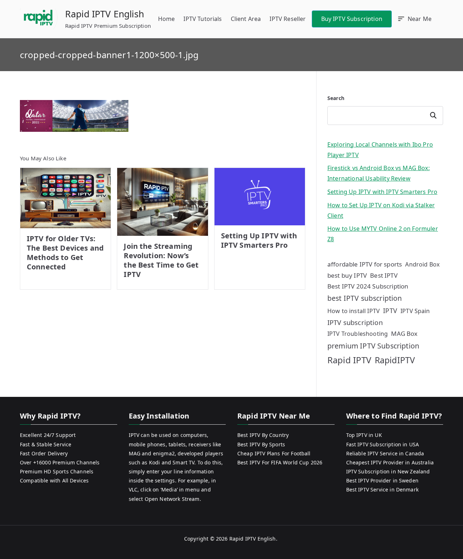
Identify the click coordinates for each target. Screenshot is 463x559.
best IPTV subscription (364, 298)
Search (335, 98)
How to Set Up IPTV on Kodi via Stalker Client (381, 210)
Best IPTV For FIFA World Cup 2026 (279, 462)
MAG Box (404, 333)
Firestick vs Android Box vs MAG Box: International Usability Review (378, 173)
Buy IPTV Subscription (351, 19)
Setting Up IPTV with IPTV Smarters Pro (259, 240)
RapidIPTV (395, 360)
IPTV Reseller (287, 19)
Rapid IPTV (349, 360)
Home (166, 19)
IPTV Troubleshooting (357, 334)
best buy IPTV (347, 275)
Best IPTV (383, 275)
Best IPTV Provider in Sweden (382, 480)
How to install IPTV (353, 311)
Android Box (422, 264)
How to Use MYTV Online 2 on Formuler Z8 (382, 234)
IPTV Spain (415, 311)
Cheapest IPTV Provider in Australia (390, 462)
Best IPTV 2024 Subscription (367, 286)
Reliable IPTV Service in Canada (385, 453)
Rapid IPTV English (104, 14)
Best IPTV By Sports (261, 444)
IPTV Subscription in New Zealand (388, 471)
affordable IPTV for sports (364, 264)
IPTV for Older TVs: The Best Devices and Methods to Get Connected (65, 253)
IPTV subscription (355, 322)
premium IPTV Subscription (373, 346)
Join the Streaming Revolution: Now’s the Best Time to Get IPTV (161, 260)
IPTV (390, 310)
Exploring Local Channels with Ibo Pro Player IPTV (380, 149)
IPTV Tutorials (202, 19)
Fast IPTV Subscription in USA (382, 444)
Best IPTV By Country (263, 435)
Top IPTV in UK (364, 435)
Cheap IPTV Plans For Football (274, 453)
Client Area (246, 19)
